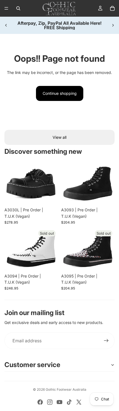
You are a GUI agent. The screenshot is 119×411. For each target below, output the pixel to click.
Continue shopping (60, 93)
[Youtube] (59, 402)
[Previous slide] (6, 25)
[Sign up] (106, 340)
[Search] (18, 8)
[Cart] (112, 8)
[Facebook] (40, 402)
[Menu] (6, 8)
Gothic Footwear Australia (66, 389)
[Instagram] (49, 402)
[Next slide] (113, 25)
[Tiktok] (69, 402)
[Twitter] (79, 402)
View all (59, 137)
